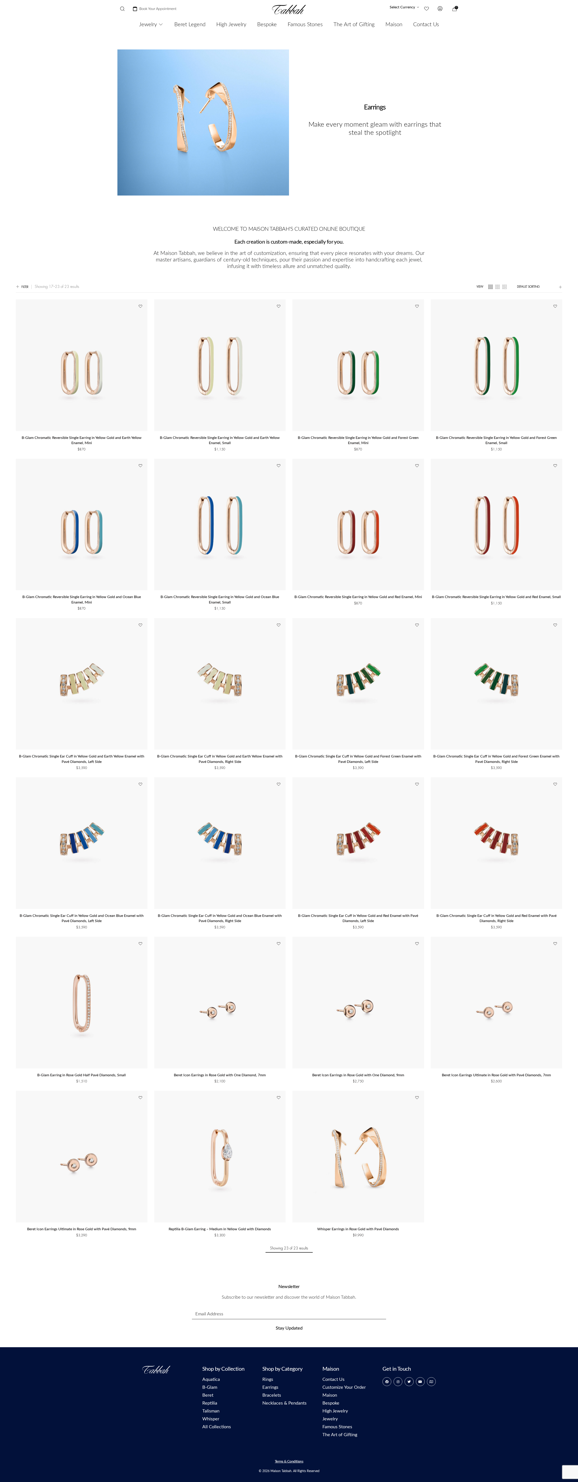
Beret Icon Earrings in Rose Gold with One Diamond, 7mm (220, 1075)
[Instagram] (398, 1381)
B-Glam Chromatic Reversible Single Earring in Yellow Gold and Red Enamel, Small (496, 597)
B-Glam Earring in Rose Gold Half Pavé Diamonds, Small (81, 1075)
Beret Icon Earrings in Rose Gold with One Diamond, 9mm (358, 1075)
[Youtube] (420, 1381)
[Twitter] (409, 1381)
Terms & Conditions (289, 1461)
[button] (82, 455)
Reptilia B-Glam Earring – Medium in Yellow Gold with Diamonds (220, 1229)
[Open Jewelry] (160, 25)
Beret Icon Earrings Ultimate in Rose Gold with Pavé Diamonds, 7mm (496, 1075)
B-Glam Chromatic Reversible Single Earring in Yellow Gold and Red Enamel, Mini (358, 597)
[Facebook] (386, 1381)
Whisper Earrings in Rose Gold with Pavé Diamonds (358, 1229)
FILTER (24, 287)
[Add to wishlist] (140, 306)
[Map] (431, 1381)
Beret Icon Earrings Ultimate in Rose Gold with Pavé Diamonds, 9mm (81, 1229)
